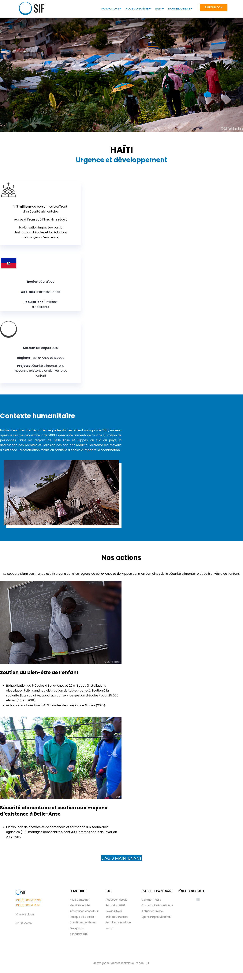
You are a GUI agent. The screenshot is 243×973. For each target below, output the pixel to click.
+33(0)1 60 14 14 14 (28, 905)
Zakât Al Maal (114, 911)
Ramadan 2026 (115, 905)
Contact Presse (151, 900)
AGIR (158, 8)
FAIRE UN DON (213, 7)
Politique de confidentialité (79, 931)
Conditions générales (83, 922)
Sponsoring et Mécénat (156, 917)
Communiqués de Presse (157, 905)
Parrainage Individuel (118, 922)
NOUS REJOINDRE (179, 8)
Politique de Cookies (82, 917)
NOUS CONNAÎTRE (137, 8)
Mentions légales (80, 905)
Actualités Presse (152, 911)
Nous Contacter (79, 900)
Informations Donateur (84, 911)
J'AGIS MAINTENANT (121, 858)
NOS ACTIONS (110, 8)
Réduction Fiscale (116, 900)
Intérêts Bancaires (117, 917)
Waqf (109, 928)
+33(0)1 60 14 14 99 (28, 900)
